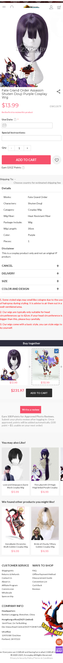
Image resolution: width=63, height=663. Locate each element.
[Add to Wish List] (56, 159)
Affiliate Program (10, 585)
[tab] (31, 188)
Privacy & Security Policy (21, 658)
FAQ (34, 570)
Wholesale (7, 592)
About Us (6, 581)
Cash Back (37, 585)
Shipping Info (7, 570)
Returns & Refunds (10, 574)
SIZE (5, 281)
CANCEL (7, 265)
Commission (8, 589)
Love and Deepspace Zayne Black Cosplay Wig (15, 486)
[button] (26, 84)
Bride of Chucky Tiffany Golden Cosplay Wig (45, 545)
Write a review (30, 409)
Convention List (39, 581)
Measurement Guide (42, 578)
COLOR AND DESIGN (15, 288)
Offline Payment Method (44, 574)
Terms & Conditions (43, 658)
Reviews (36, 589)
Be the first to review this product (17, 112)
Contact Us (7, 578)
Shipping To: (7, 179)
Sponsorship (7, 596)
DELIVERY (8, 273)
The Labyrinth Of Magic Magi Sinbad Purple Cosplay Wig (45, 487)
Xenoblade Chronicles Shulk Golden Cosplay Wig (16, 545)
